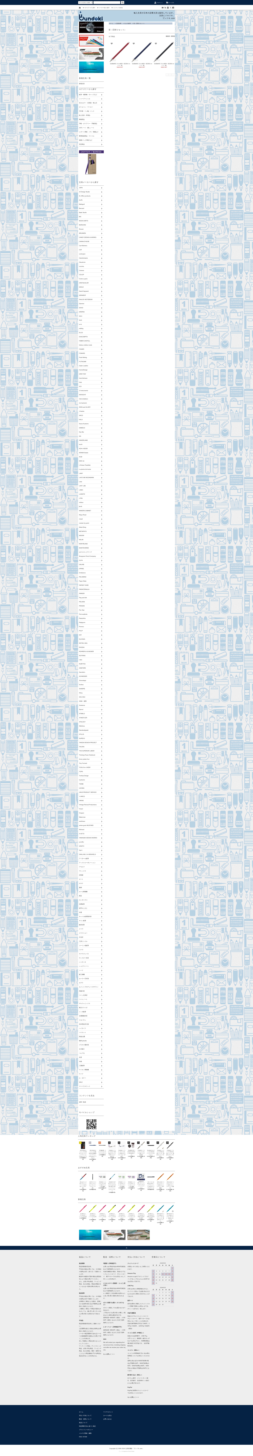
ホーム (111, 23)
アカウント (159, 2)
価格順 (168, 36)
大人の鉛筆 (127, 23)
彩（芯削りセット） (139, 23)
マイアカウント (108, 1412)
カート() (171, 2)
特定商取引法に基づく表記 (87, 1426)
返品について (83, 1422)
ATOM (85, 1437)
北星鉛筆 (118, 23)
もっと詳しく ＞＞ (109, 1354)
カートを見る (107, 1415)
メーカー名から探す (104, 7)
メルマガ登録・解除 (85, 1433)
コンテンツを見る (118, 7)
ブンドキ (121, 1451)
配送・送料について (85, 1419)
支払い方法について (85, 1415)
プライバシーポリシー (86, 1429)
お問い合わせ (107, 1419)
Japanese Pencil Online (128, 1451)
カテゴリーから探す (90, 7)
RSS (80, 1437)
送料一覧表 (82, 1102)
